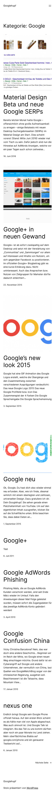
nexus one (17, 705)
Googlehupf (9, 5)
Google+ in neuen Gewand (24, 233)
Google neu (19, 479)
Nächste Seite (43, 762)
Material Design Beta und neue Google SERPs (25, 104)
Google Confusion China (26, 637)
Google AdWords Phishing (26, 576)
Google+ (15, 540)
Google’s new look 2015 (21, 361)
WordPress (32, 788)
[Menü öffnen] (50, 5)
